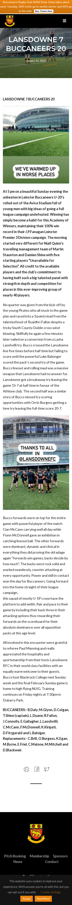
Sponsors (60, 856)
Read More (43, 898)
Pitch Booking (15, 856)
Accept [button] (27, 898)
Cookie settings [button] (51, 892)
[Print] (26, 768)
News (17, 862)
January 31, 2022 (36, 60)
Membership (39, 856)
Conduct (52, 862)
